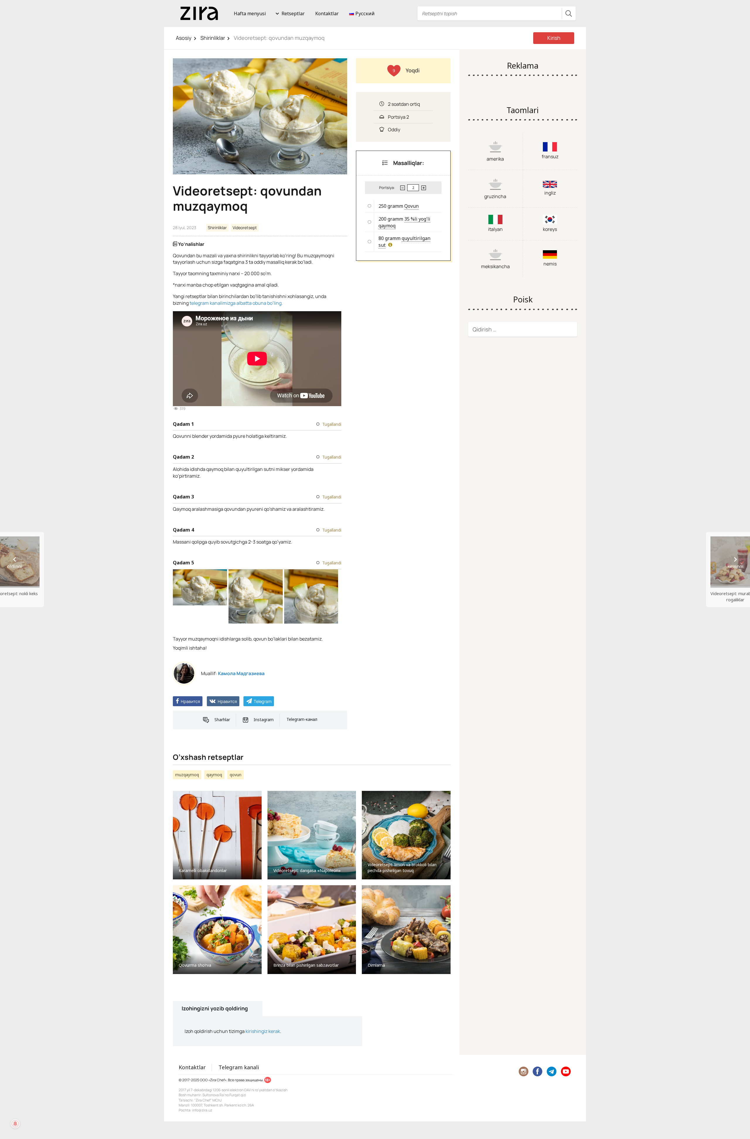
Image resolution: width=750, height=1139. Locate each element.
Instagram (264, 719)
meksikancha (495, 266)
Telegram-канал (302, 719)
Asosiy (184, 37)
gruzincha (495, 196)
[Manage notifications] (15, 1123)
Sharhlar (222, 719)
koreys (550, 229)
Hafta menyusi (250, 13)
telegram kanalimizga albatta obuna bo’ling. (236, 303)
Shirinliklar (212, 37)
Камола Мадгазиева (241, 673)
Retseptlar (293, 13)
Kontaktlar (327, 13)
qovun (235, 774)
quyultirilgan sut (404, 241)
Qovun (411, 206)
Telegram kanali (239, 1067)
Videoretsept (245, 227)
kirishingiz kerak (263, 1031)
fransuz (550, 156)
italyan (495, 229)
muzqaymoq (187, 774)
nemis (550, 264)
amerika (495, 159)
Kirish (553, 37)
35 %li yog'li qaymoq (404, 222)
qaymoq (214, 774)
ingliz (550, 193)
